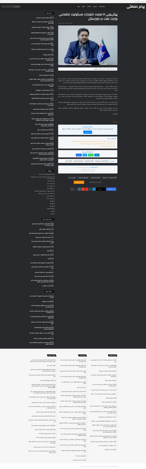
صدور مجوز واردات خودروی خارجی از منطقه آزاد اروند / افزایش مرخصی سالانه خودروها (87, 129)
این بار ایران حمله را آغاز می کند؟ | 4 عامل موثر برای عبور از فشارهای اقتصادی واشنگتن (94, 141)
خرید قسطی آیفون (51, 196)
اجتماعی (89, 6)
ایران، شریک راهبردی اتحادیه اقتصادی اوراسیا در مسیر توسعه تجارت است (97, 143)
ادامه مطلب (88, 132)
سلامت (83, 6)
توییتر (85, 155)
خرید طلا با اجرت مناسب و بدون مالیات (46, 193)
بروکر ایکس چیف (51, 180)
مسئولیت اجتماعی (82, 177)
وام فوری (53, 211)
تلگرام (96, 155)
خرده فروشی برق (51, 183)
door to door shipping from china (47, 174)
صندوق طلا (52, 201)
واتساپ (90, 155)
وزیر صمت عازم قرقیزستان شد (107, 146)
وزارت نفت (71, 177)
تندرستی (95, 6)
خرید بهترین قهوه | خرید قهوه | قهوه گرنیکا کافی (44, 191)
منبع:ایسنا (115, 121)
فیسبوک (79, 155)
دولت (78, 6)
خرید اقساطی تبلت (51, 188)
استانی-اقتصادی (95, 177)
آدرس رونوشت (79, 182)
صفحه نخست (102, 6)
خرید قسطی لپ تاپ (50, 198)
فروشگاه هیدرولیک (51, 208)
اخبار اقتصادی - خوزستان (109, 177)
